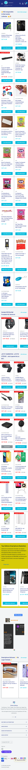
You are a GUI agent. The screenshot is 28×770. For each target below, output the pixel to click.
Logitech (3, 375)
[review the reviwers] (13, 629)
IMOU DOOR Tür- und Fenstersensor (19, 529)
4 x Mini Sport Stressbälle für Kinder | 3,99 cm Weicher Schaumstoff (6, 296)
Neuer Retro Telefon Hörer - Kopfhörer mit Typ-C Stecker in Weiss (10, 683)
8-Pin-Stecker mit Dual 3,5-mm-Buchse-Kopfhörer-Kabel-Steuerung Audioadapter (6, 500)
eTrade (17, 375)
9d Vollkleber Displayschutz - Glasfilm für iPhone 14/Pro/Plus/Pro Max (6, 469)
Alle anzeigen (24, 312)
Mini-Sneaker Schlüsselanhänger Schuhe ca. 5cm (19, 102)
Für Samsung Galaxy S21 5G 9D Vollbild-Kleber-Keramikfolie (20, 468)
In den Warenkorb (7, 48)
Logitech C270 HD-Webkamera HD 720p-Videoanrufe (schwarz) (6, 379)
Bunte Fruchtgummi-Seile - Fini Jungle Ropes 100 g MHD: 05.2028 (6, 164)
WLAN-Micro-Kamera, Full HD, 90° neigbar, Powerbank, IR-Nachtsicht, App (20, 67)
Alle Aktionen (24, 354)
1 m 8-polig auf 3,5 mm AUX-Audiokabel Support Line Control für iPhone (21, 499)
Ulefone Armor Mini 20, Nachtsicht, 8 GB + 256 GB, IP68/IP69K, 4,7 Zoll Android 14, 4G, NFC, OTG (20, 38)
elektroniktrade (5, 98)
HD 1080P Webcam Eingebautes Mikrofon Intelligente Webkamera (20, 379)
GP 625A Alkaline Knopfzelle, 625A (19, 407)
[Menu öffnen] (2, 3)
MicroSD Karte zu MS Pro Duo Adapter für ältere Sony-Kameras (6, 133)
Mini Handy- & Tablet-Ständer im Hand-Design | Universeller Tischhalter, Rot (7, 103)
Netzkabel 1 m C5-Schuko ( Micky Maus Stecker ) (7, 407)
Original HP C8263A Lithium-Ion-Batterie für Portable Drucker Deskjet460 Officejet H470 (6, 71)
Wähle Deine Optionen (7, 269)
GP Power (17, 405)
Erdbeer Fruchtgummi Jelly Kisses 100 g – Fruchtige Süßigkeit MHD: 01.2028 (20, 165)
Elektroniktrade (5, 405)
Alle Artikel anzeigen (22, 12)
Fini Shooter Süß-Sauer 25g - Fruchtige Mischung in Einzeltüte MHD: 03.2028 (7, 219)
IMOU (16, 435)
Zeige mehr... (6, 564)
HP (1, 66)
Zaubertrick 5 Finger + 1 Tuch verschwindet (20, 254)
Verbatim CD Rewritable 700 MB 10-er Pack (6, 36)
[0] (25, 3)
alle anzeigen (24, 657)
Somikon (17, 63)
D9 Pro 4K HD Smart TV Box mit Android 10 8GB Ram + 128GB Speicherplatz (6, 437)
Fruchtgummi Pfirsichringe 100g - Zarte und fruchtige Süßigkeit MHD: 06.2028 (20, 196)
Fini (16, 129)
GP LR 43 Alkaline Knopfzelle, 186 (5, 529)
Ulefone (17, 33)
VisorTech (17, 284)
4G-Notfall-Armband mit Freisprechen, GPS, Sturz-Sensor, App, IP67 (8, 334)
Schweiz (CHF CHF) (5, 742)
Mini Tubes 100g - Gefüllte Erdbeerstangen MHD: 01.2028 (20, 226)
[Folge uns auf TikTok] (2, 749)
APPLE (2, 495)
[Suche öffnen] (20, 3)
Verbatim (3, 33)
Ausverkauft (7, 446)
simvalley (5, 331)
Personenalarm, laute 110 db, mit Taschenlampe (20, 287)
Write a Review (18, 615)
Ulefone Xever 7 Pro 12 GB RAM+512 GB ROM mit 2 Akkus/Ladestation (8, 590)
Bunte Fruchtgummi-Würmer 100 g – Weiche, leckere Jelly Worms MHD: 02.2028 (20, 134)
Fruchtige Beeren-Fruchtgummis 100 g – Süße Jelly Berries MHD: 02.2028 (6, 196)
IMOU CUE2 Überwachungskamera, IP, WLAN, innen (20, 438)
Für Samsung (18, 464)
